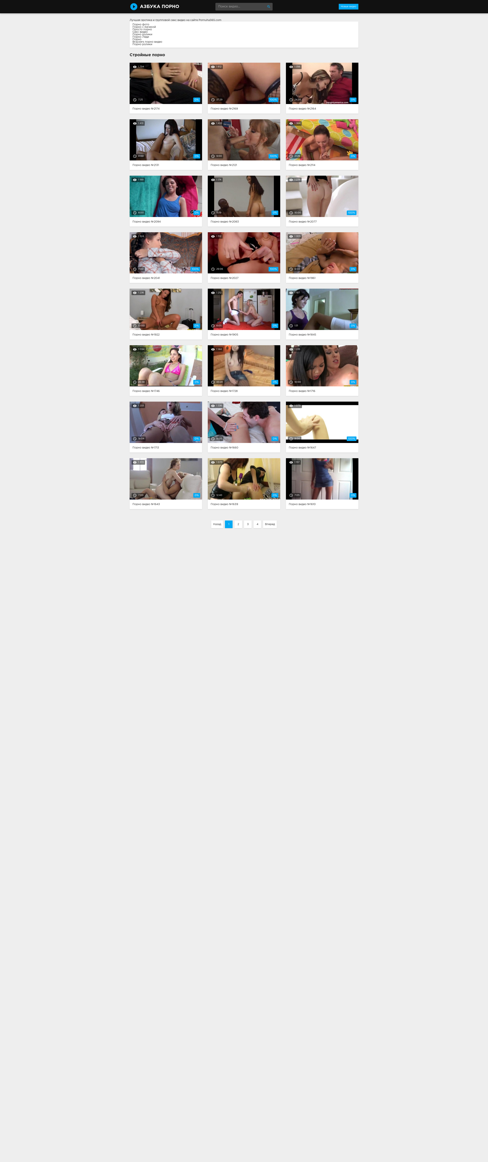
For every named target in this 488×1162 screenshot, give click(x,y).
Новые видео (348, 7)
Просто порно (142, 29)
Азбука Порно (159, 7)
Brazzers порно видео (147, 42)
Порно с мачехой (144, 27)
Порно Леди (140, 37)
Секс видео (140, 32)
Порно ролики (142, 34)
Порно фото (140, 24)
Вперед (270, 524)
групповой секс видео (170, 20)
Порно (136, 39)
